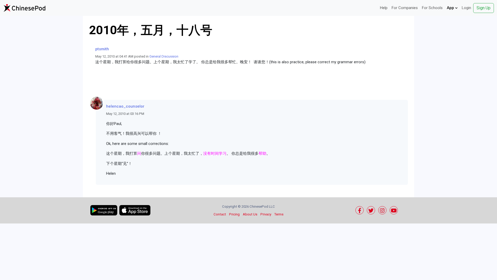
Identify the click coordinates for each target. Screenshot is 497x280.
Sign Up (484, 7)
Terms (278, 214)
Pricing (234, 214)
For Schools (432, 7)
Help (384, 7)
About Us (250, 214)
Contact (220, 214)
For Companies (405, 7)
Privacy (265, 214)
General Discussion (163, 56)
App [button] (451, 7)
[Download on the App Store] (134, 210)
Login (466, 7)
